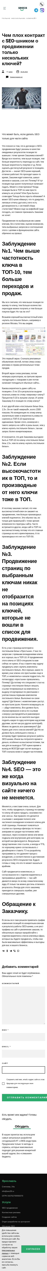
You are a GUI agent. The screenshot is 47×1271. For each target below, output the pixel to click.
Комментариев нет (16, 77)
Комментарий (10, 983)
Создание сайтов (9, 1217)
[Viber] (14, 950)
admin (11, 72)
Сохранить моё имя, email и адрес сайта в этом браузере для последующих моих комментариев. (25, 1083)
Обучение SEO (8, 1226)
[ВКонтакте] (3, 950)
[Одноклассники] (7, 950)
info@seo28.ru (8, 1191)
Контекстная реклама (11, 1212)
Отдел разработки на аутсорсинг (16, 1222)
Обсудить (22, 1126)
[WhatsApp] (18, 950)
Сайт (5, 1063)
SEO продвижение (10, 1208)
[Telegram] (10, 950)
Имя (5, 1030)
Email (6, 1047)
